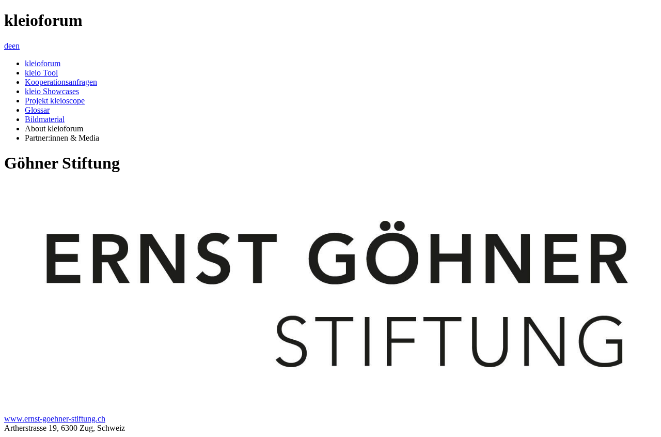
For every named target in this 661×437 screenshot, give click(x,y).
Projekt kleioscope (55, 100)
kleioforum (42, 63)
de (8, 45)
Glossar (37, 110)
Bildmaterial (45, 119)
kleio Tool (41, 72)
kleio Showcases (52, 91)
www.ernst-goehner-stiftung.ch (54, 418)
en (16, 45)
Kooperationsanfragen (61, 82)
